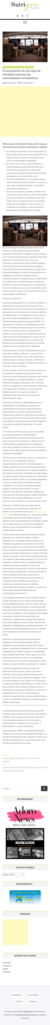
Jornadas (20, 67)
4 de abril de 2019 (26, 83)
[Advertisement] (25, 111)
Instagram (7, 965)
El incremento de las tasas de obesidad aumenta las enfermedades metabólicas (22, 74)
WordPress (8, 1015)
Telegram (7, 972)
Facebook (7, 962)
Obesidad (29, 67)
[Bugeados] (25, 829)
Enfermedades (9, 67)
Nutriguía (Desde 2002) (13, 1011)
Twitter (6, 969)
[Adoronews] (25, 806)
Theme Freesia (39, 1011)
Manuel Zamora (10, 83)
